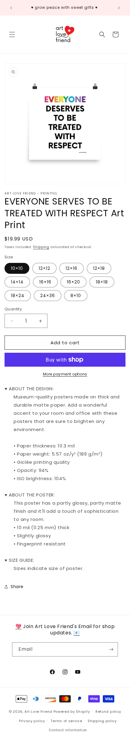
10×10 (17, 268)
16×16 (45, 282)
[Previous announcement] (11, 8)
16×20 (73, 282)
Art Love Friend (38, 711)
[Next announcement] (118, 8)
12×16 (71, 268)
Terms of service (66, 720)
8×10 (75, 296)
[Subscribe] (111, 649)
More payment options (65, 374)
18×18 (102, 282)
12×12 (44, 268)
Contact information (68, 730)
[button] (12, 34)
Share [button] (17, 587)
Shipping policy (102, 720)
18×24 (17, 296)
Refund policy (108, 711)
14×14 (17, 282)
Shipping (41, 247)
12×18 (99, 268)
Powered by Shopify (72, 711)
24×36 (47, 296)
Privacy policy (32, 720)
